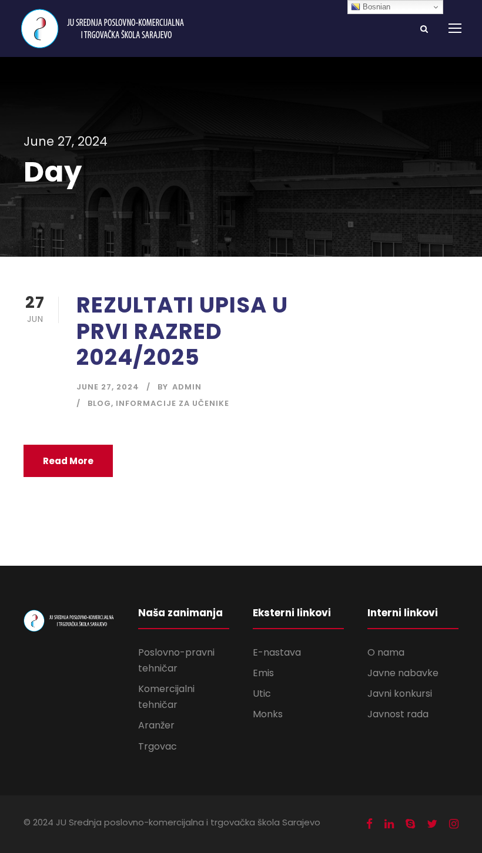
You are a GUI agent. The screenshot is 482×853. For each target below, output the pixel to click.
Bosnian (375, 6)
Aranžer (156, 725)
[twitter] (432, 824)
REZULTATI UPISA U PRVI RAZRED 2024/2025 (182, 331)
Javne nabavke (403, 673)
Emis (263, 673)
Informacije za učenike (172, 403)
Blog (99, 403)
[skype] (410, 824)
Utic (262, 693)
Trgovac (157, 746)
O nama (385, 652)
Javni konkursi (399, 693)
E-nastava (277, 652)
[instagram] (453, 824)
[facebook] (369, 824)
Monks (268, 714)
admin (187, 386)
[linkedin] (389, 824)
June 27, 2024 (107, 386)
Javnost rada (398, 714)
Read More (68, 461)
